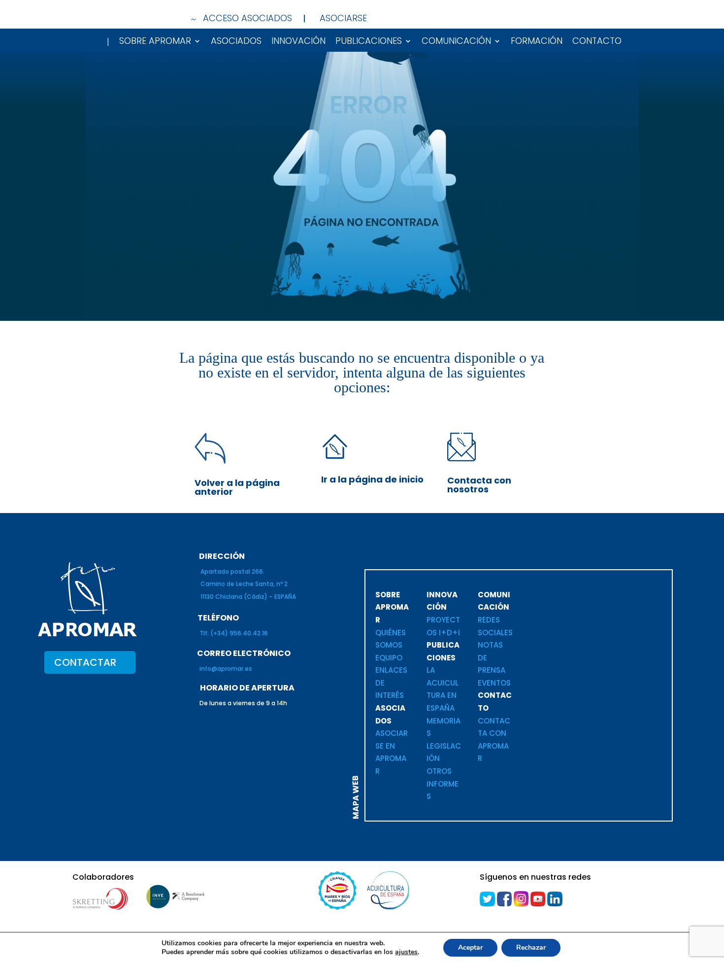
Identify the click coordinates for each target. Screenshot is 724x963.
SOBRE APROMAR (155, 42)
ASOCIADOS (236, 42)
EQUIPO (388, 658)
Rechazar (531, 947)
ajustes (406, 952)
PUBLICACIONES (368, 42)
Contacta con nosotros (479, 484)
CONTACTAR (85, 662)
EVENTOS (495, 683)
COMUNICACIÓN (456, 42)
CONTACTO (597, 42)
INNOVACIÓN (298, 42)
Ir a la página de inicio (372, 479)
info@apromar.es (225, 668)
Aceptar (470, 947)
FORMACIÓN (536, 42)
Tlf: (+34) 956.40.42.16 (233, 633)
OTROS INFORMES (443, 783)
